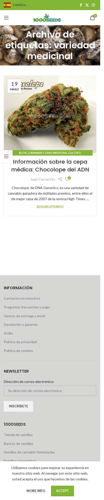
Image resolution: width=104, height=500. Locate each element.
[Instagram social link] (93, 5)
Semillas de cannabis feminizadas (29, 452)
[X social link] (87, 5)
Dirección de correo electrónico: (29, 381)
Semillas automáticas (20, 461)
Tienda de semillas (18, 435)
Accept (62, 491)
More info (36, 491)
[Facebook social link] (81, 5)
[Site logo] (50, 17)
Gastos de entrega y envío (24, 316)
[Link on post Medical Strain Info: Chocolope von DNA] (50, 114)
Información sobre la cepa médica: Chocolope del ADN (50, 165)
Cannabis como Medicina (47, 152)
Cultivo (74, 152)
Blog (23, 152)
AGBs (8, 333)
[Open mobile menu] (6, 18)
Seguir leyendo (50, 207)
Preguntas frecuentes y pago (27, 307)
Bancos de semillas (18, 443)
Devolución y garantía (21, 324)
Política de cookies (18, 350)
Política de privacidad (20, 342)
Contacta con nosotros (22, 298)
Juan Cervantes (43, 179)
